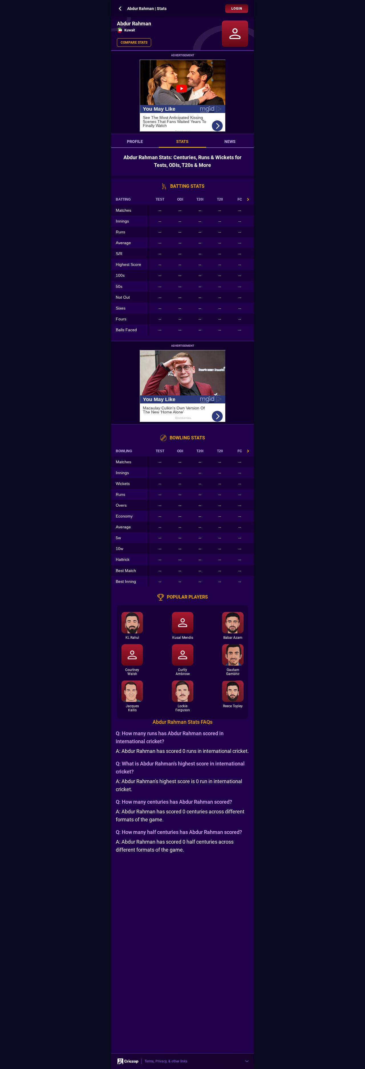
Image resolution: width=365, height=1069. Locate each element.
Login (236, 9)
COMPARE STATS (134, 43)
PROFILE (135, 141)
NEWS (230, 141)
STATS (182, 141)
